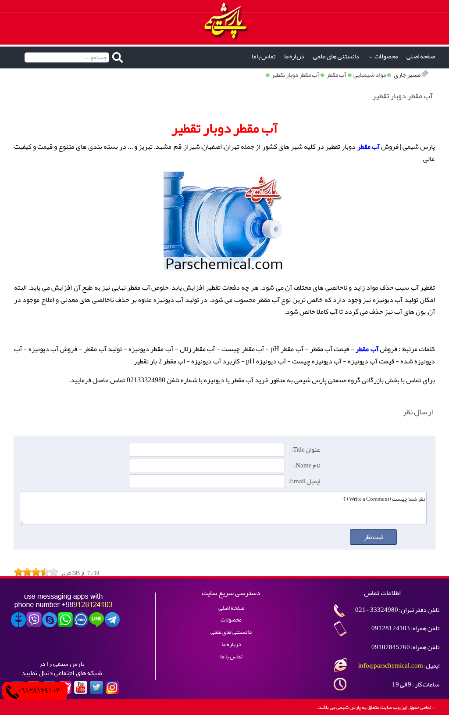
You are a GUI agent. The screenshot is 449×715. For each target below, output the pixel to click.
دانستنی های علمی (336, 56)
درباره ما (294, 56)
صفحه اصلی (420, 56)
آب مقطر (336, 74)
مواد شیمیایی (369, 74)
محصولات (386, 56)
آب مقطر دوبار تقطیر (295, 74)
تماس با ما (263, 56)
